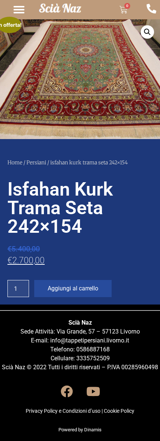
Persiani (36, 162)
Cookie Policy (119, 411)
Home (14, 162)
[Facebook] (67, 391)
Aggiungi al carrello (73, 288)
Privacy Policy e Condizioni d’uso (63, 411)
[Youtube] (93, 391)
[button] (19, 10)
